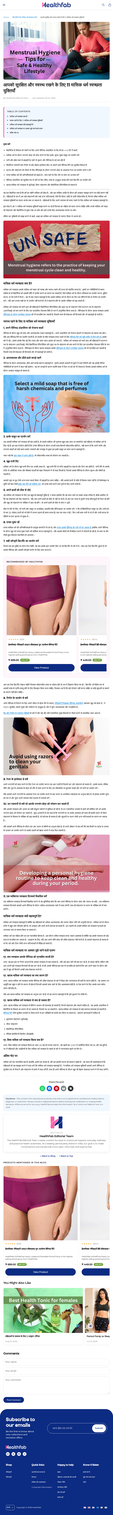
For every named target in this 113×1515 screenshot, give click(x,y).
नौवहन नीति (61, 1482)
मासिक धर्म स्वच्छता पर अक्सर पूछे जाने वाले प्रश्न (26, 128)
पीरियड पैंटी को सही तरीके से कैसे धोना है (85, 337)
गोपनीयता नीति (62, 1487)
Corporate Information (42, 1487)
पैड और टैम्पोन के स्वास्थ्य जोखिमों (16, 713)
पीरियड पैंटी (7, 1013)
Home (6, 17)
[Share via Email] (63, 1088)
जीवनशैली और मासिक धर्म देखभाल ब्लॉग (24, 17)
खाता (59, 1472)
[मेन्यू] (4, 5)
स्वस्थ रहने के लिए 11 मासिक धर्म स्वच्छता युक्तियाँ (26, 120)
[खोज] (103, 5)
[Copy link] (70, 1088)
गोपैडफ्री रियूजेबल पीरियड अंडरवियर (69, 703)
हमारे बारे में (86, 1472)
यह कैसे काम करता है (38, 1472)
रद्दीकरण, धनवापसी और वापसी (66, 1477)
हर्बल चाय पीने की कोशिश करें (29, 484)
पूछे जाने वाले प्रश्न (89, 1477)
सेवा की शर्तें (61, 1492)
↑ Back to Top (66, 1156)
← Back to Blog (47, 1156)
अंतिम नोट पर (14, 132)
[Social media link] (8, 1454)
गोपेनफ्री (9, 1477)
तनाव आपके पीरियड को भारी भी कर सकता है (74, 527)
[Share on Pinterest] (56, 1088)
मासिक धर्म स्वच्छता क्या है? (19, 116)
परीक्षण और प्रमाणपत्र (39, 1482)
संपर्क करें (60, 1497)
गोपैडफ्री (9, 1472)
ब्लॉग (84, 1482)
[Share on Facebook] (49, 1088)
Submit (99, 1428)
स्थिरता (34, 1477)
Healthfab (36, 1507)
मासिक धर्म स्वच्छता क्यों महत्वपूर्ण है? (22, 124)
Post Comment (14, 1400)
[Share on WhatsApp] (42, 1088)
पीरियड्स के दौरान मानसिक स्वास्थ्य (17, 314)
